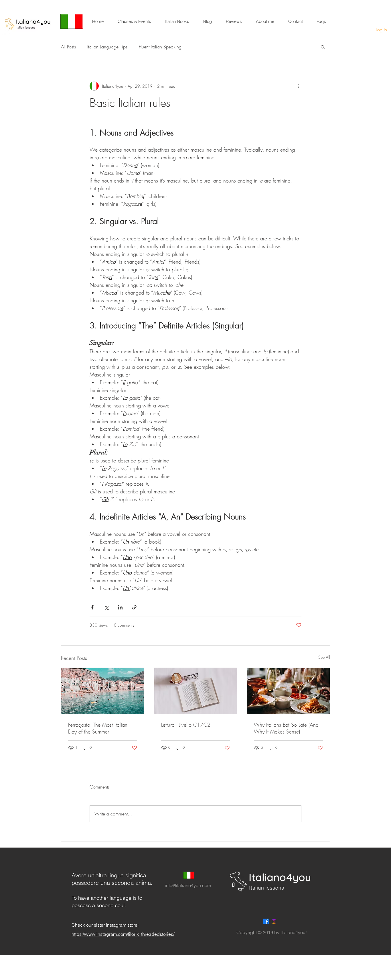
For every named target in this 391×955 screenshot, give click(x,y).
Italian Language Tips (107, 47)
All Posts (68, 47)
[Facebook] (266, 921)
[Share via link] (134, 607)
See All (324, 657)
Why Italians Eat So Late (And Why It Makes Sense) (286, 728)
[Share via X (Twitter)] (106, 607)
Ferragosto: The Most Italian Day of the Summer (97, 728)
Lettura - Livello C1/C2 (185, 724)
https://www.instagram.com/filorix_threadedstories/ (123, 934)
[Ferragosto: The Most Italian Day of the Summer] (102, 691)
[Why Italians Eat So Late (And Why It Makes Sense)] (288, 691)
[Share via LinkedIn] (120, 607)
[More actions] (298, 86)
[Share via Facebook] (92, 607)
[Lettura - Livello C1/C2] (195, 691)
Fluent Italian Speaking (160, 47)
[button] (322, 46)
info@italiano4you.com (188, 885)
